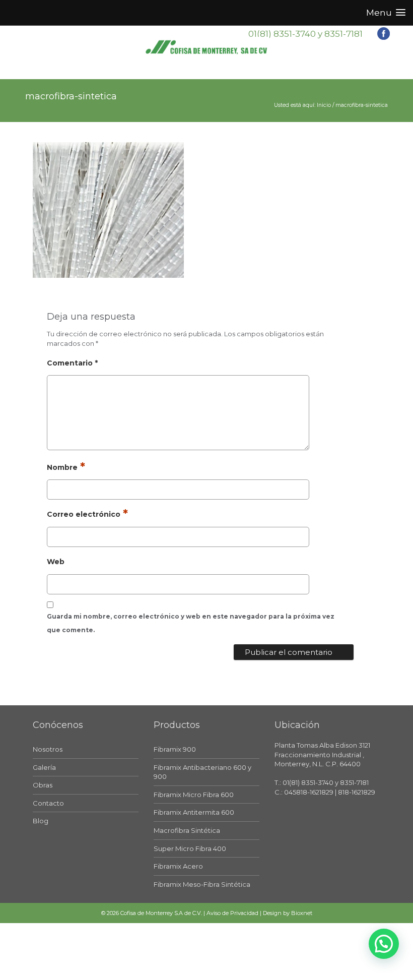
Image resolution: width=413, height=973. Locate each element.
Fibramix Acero (178, 866)
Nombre (62, 467)
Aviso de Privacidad (232, 913)
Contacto (48, 803)
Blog (40, 821)
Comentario (72, 363)
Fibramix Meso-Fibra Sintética (202, 884)
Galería (44, 767)
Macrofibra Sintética (187, 830)
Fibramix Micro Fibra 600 (194, 794)
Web (55, 561)
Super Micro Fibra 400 (190, 848)
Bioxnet (301, 913)
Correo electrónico (83, 514)
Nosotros (47, 749)
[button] (384, 944)
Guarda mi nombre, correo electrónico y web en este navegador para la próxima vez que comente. (190, 623)
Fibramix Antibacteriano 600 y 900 (202, 772)
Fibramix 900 (175, 749)
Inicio (324, 105)
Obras (42, 785)
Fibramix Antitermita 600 (194, 812)
